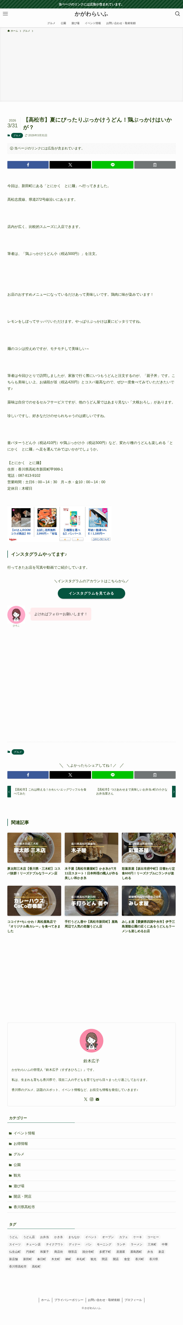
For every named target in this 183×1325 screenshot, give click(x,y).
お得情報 (21, 1143)
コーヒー (153, 1237)
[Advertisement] (91, 66)
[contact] (97, 1099)
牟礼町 (81, 1259)
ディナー (74, 1244)
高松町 (36, 1266)
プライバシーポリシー (68, 1300)
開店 (116, 1259)
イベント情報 (24, 1133)
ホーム (45, 1300)
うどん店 (29, 1237)
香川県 (153, 1259)
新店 (161, 1251)
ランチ (121, 1244)
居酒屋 (120, 1251)
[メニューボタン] (5, 13)
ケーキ (137, 1237)
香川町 (139, 1259)
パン (89, 1244)
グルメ (17, 135)
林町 (68, 1259)
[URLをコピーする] (155, 165)
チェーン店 (33, 1244)
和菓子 (44, 1251)
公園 (17, 1165)
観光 (17, 1175)
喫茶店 (72, 1251)
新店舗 (13, 1259)
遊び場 (19, 1186)
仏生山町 (15, 1251)
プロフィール (133, 1300)
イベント (91, 1237)
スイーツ (15, 1244)
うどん (13, 1237)
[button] (28, 165)
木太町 (55, 1259)
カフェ (123, 1237)
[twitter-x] (85, 1099)
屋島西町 (136, 1251)
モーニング (104, 1244)
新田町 (27, 1259)
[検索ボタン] (177, 13)
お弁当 (44, 1237)
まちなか (74, 1237)
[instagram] (91, 1099)
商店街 (58, 1251)
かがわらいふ (91, 14)
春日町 (41, 1259)
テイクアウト (54, 1244)
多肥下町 (105, 1251)
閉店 (105, 1259)
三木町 (152, 1244)
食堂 (127, 1259)
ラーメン (136, 1244)
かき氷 (58, 1237)
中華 (165, 1244)
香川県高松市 (24, 1207)
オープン (108, 1237)
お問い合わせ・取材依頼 (104, 1300)
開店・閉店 (22, 1196)
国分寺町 (88, 1251)
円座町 (30, 1251)
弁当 (150, 1251)
